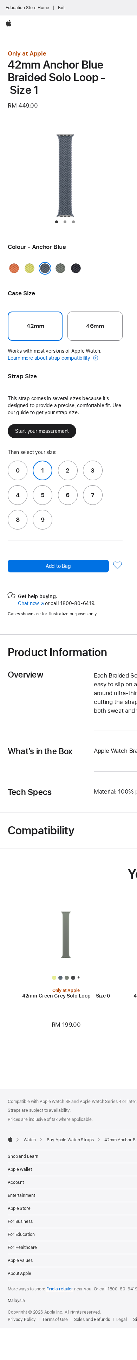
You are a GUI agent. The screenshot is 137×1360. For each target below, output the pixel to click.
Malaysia (16, 1300)
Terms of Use (55, 1319)
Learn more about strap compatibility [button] (50, 358)
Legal (121, 1319)
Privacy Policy (22, 1319)
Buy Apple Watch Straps (70, 1139)
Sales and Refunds (92, 1319)
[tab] (56, 221)
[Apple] (10, 1139)
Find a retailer (59, 1289)
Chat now (31, 603)
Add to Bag (58, 566)
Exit (61, 7)
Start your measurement (42, 431)
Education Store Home (27, 7)
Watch (30, 1139)
